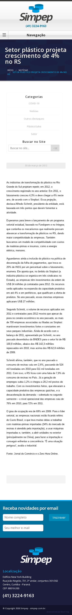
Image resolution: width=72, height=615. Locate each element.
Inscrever (59, 518)
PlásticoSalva (34, 126)
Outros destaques (34, 118)
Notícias (23, 70)
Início (10, 70)
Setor (34, 134)
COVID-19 (34, 103)
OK (55, 148)
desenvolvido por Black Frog (58, 612)
